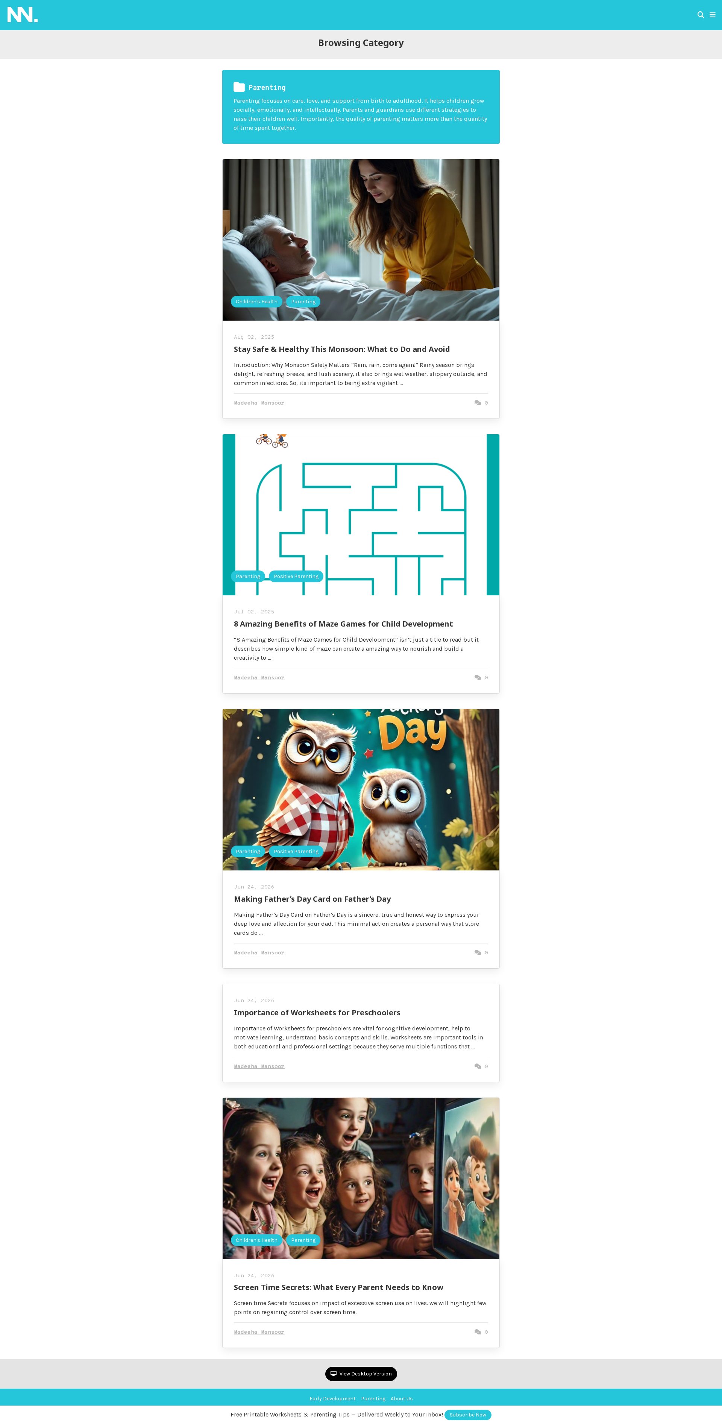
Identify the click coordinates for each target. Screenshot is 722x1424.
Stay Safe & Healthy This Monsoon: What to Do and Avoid (342, 349)
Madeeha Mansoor (259, 403)
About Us (402, 1398)
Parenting (303, 301)
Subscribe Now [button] (468, 1415)
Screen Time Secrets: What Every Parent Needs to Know (338, 1287)
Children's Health (257, 301)
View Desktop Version (365, 1374)
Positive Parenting (296, 576)
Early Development (332, 1398)
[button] (713, 15)
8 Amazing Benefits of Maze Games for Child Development (343, 624)
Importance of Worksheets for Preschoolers (317, 1012)
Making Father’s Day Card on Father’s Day (312, 899)
